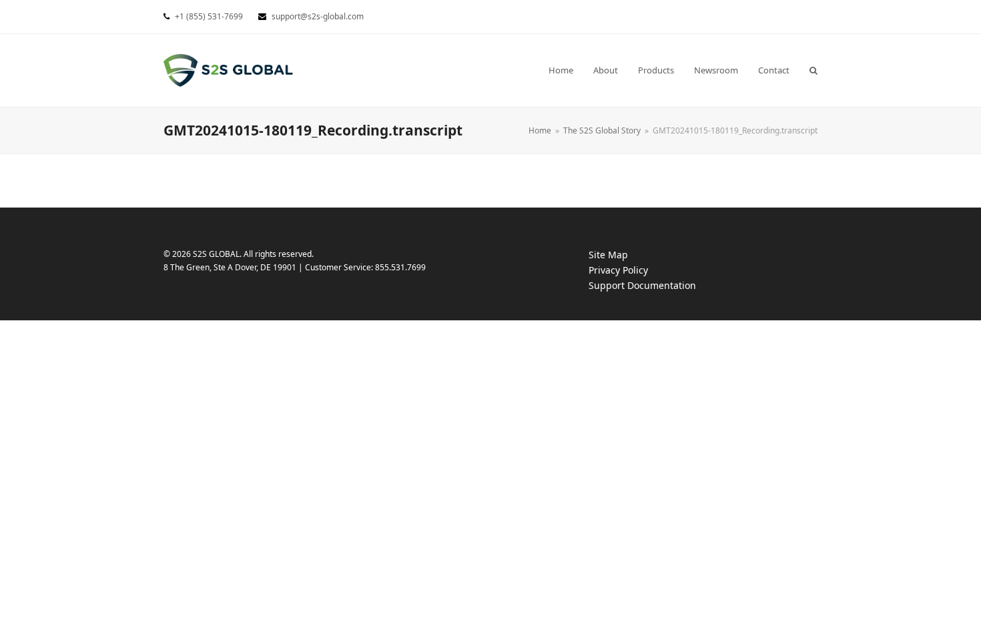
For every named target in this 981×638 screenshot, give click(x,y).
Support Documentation (656, 286)
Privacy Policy (632, 270)
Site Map (608, 254)
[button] (813, 70)
